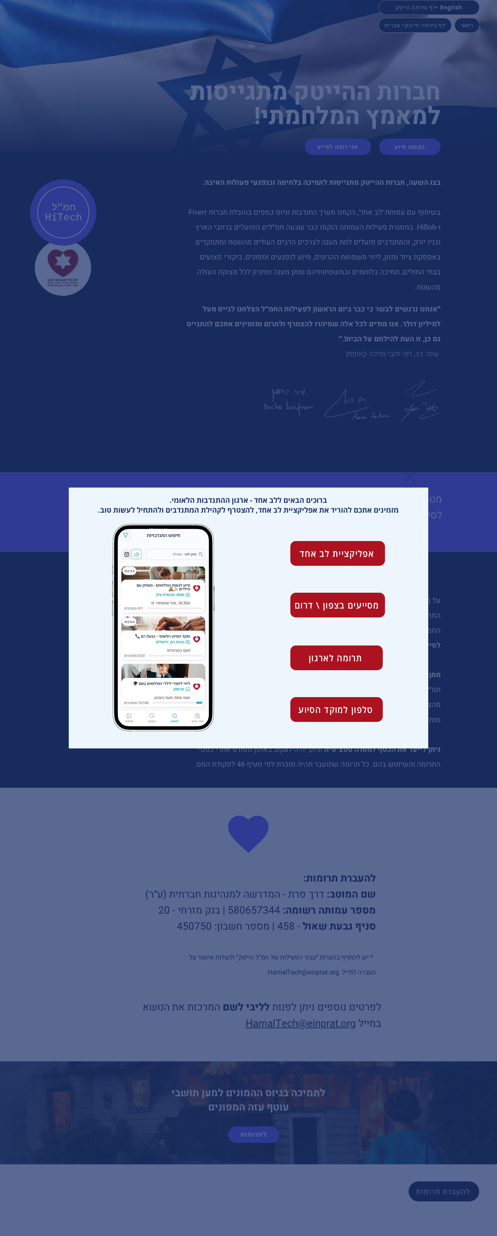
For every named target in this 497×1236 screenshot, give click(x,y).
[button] (410, 477)
